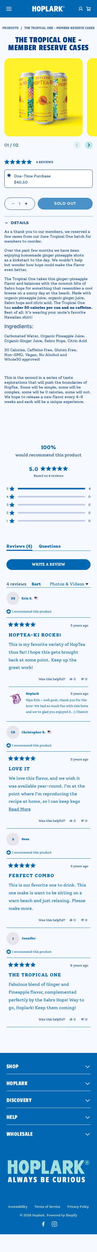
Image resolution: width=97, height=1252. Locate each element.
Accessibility (17, 1207)
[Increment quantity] (26, 203)
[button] (28, 162)
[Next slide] (89, 145)
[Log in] (81, 9)
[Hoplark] (48, 9)
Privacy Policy (78, 1207)
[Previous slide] (77, 145)
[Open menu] (8, 8)
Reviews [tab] (19, 547)
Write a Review (58, 566)
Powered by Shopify (62, 1215)
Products (10, 28)
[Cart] (89, 9)
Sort (37, 584)
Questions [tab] (50, 547)
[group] (43, 97)
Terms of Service (47, 1207)
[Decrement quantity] (13, 203)
